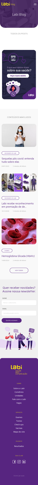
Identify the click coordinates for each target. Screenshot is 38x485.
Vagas (19, 403)
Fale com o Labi (19, 399)
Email (4, 309)
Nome (4, 298)
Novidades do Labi (10, 153)
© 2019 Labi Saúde (19, 476)
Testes (19, 421)
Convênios (19, 392)
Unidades (19, 395)
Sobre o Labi (19, 388)
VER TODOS (19, 270)
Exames (7, 251)
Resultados (19, 446)
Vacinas (19, 428)
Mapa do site (19, 432)
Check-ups (19, 424)
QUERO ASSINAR (11, 320)
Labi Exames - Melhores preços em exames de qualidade (8, 4)
